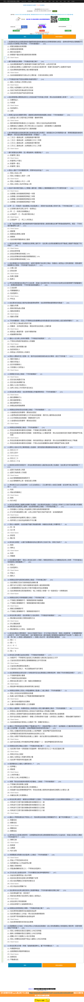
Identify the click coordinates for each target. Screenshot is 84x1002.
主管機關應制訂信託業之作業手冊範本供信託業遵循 (29, 588)
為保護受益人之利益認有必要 (21, 863)
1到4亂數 (46, 33)
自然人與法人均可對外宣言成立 (21, 388)
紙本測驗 (44, 27)
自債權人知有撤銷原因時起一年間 (22, 194)
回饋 (68, 1)
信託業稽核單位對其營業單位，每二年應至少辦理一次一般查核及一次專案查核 (39, 591)
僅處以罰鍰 (14, 316)
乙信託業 (13, 288)
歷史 (57, 1)
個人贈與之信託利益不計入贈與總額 (23, 129)
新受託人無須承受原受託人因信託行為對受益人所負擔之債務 (32, 711)
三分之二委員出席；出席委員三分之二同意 (25, 146)
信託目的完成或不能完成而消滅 (21, 93)
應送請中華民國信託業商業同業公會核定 (25, 686)
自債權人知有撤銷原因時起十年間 (22, 202)
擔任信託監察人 (16, 52)
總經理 (12, 231)
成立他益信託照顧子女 (18, 886)
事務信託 (13, 831)
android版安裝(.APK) (42, 24)
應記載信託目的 (16, 626)
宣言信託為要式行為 (17, 379)
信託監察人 (14, 108)
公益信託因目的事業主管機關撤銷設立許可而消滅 (28, 660)
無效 (11, 498)
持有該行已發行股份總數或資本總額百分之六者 (27, 810)
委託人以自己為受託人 (18, 385)
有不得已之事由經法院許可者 (21, 323)
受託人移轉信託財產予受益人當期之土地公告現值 (28, 939)
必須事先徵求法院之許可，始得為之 (23, 209)
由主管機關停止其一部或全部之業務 (23, 481)
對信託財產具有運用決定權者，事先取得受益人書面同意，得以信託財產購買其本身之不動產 (43, 440)
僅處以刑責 (14, 305)
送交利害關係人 (16, 364)
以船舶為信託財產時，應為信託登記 (23, 412)
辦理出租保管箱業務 (17, 406)
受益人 (12, 573)
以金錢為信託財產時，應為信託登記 (23, 421)
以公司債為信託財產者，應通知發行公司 (25, 418)
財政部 (12, 845)
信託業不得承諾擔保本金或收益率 (22, 916)
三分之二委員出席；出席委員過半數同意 (25, 143)
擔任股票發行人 (16, 403)
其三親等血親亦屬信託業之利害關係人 (24, 787)
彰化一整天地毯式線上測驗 (11, 1)
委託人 (12, 576)
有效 (11, 489)
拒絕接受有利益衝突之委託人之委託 (23, 517)
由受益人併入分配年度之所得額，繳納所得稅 (26, 118)
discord (34, 1)
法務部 (12, 848)
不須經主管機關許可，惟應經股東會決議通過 (26, 600)
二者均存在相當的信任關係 (20, 701)
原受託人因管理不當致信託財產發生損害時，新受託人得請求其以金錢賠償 (37, 714)
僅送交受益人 (15, 362)
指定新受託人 (15, 349)
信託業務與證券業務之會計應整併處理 (24, 70)
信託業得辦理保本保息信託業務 (21, 922)
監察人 (12, 279)
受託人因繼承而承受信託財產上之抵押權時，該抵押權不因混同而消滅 (35, 731)
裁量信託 (13, 820)
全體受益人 (14, 100)
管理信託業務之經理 (17, 234)
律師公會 (13, 840)
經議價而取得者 (16, 334)
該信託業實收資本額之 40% (20, 254)
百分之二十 (14, 458)
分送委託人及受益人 (17, 367)
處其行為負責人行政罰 (18, 472)
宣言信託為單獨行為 (17, 382)
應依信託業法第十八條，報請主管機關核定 (25, 681)
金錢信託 (13, 957)
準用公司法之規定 (16, 754)
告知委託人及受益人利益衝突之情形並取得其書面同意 (30, 509)
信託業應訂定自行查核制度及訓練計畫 (24, 582)
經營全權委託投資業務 (18, 46)
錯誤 (65, 1)
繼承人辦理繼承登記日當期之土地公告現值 (25, 933)
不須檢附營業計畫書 (17, 675)
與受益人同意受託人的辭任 (20, 352)
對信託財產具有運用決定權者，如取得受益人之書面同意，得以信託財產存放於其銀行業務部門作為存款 (46, 434)
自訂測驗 (40, 1)
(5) (8, 57)
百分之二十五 (15, 461)
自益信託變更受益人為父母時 (21, 875)
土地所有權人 (15, 775)
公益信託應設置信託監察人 (20, 666)
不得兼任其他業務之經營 (19, 784)
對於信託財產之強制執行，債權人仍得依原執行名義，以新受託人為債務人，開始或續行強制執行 (45, 717)
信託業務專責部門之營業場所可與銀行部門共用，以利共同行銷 (33, 64)
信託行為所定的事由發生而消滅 (21, 90)
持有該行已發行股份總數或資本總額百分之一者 (27, 802)
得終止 (12, 548)
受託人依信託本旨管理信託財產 (21, 693)
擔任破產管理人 (16, 400)
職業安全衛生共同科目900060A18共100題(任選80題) (62, 14)
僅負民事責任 (15, 311)
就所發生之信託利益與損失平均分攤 (23, 520)
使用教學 (30, 1)
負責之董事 (14, 276)
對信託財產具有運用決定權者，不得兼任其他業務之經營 (30, 430)
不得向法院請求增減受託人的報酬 (22, 341)
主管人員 (13, 268)
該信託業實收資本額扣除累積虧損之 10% (25, 256)
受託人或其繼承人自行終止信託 (21, 87)
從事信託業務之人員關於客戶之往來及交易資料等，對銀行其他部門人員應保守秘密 (40, 67)
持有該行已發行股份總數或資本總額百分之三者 (27, 805)
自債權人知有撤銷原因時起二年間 (22, 196)
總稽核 (12, 237)
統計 (61, 1)
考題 (53, 1)
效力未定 (13, 500)
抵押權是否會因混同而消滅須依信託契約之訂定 (27, 734)
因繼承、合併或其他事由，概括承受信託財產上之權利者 (30, 326)
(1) (8, 46)
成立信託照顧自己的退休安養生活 (22, 881)
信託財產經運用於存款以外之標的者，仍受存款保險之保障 (31, 75)
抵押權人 (13, 766)
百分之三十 (14, 450)
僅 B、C (13, 640)
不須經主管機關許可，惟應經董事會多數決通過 (27, 603)
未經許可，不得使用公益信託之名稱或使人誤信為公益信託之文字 (34, 658)
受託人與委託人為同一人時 (20, 176)
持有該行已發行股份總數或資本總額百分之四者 (27, 808)
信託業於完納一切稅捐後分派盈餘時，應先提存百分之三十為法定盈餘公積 (37, 749)
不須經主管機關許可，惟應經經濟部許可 (25, 611)
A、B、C (13, 645)
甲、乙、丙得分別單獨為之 (20, 211)
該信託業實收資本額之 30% (20, 259)
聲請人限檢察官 (16, 866)
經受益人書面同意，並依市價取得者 (23, 332)
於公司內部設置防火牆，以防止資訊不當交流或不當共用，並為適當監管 (36, 512)
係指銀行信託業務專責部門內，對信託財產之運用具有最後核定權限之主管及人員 (39, 790)
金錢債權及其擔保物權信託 (20, 951)
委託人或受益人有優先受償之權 (21, 757)
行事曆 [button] (72, 1)
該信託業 (13, 271)
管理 (49, 1)
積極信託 (13, 828)
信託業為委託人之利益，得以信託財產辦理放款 (27, 914)
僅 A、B (13, 651)
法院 (11, 111)
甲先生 (12, 299)
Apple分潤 (24, 1)
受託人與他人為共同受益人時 (21, 184)
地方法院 (13, 851)
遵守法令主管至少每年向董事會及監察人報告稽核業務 (30, 585)
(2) (8, 49)
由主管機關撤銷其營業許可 (20, 478)
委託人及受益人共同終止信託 (21, 82)
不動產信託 (14, 959)
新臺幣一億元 (15, 163)
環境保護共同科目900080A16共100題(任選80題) (41, 14)
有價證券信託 (15, 948)
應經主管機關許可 (16, 608)
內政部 (12, 103)
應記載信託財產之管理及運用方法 (22, 618)
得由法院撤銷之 (16, 492)
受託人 (12, 565)
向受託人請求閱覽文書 (18, 347)
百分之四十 (14, 453)
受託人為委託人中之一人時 (20, 181)
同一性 (12, 527)
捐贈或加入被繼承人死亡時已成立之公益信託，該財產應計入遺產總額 (35, 126)
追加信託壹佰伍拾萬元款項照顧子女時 (24, 878)
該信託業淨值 (15, 251)
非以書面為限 (15, 624)
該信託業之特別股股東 (18, 901)
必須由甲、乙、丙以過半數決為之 (22, 214)
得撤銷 (12, 556)
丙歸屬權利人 (15, 290)
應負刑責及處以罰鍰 (17, 308)
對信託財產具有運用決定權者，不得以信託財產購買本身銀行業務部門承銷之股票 (39, 443)
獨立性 (12, 538)
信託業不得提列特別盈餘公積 (21, 760)
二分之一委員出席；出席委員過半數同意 (25, 137)
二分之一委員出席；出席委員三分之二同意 (25, 140)
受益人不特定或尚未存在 (19, 860)
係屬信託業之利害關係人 (19, 795)
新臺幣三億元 (15, 155)
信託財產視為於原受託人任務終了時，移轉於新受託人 (30, 722)
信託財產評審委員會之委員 (20, 239)
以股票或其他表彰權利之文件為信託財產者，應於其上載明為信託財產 (35, 415)
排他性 (12, 535)
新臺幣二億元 (15, 166)
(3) (8, 52)
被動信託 (13, 823)
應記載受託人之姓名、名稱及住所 (22, 629)
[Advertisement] (42, 979)
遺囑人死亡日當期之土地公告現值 (22, 936)
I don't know (14, 57)
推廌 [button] (45, 1)
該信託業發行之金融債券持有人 (21, 904)
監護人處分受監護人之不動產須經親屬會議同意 (27, 696)
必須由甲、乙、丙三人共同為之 (21, 220)
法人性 (12, 530)
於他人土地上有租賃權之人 (20, 777)
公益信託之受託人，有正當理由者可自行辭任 (26, 669)
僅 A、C (13, 643)
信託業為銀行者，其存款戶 (20, 893)
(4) (8, 55)
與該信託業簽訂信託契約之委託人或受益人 (25, 896)
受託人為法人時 (16, 173)
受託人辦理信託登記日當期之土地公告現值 (25, 931)
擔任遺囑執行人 (16, 397)
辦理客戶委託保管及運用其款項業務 (23, 55)
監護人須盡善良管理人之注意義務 (22, 704)
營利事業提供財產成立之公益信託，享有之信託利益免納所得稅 (33, 123)
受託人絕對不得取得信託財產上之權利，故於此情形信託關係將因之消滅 (36, 736)
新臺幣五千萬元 (16, 161)
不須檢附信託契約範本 (18, 678)
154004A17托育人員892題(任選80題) (22, 14)
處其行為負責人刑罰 (17, 470)
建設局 (12, 769)
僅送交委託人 (15, 359)
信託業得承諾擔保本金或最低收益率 (23, 911)
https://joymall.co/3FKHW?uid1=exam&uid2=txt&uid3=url (51, 993)
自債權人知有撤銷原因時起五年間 (22, 199)
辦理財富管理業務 (16, 49)
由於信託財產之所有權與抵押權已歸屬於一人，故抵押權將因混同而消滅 (36, 742)
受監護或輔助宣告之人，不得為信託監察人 (25, 868)
